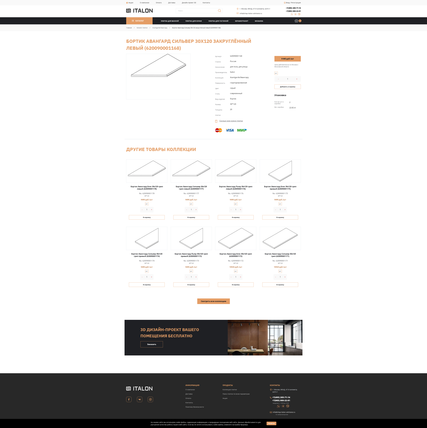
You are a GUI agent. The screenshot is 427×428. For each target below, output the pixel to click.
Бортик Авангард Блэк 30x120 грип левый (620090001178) (147, 187)
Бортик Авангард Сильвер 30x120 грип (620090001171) (280, 255)
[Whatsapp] (279, 406)
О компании (190, 389)
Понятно (271, 423)
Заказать (151, 344)
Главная (129, 28)
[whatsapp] (291, 15)
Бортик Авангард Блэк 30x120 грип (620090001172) (236, 255)
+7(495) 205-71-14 (293, 8)
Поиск (220, 11)
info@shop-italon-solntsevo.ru (251, 13)
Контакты (189, 403)
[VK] (139, 400)
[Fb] (129, 400)
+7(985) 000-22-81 (293, 11)
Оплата (188, 398)
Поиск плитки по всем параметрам (236, 394)
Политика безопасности (194, 407)
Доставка (188, 394)
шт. (276, 73)
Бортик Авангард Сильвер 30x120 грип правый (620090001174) (146, 255)
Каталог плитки (142, 28)
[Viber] (298, 15)
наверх (411, 407)
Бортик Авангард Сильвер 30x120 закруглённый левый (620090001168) (158, 65)
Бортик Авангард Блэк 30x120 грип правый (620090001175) (280, 187)
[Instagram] (150, 400)
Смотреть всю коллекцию (213, 301)
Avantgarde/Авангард (159, 28)
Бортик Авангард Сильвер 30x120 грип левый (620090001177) (191, 187)
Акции (225, 398)
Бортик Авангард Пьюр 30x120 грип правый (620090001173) (191, 255)
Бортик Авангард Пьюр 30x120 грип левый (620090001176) (235, 187)
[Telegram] (294, 15)
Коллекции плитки (230, 389)
